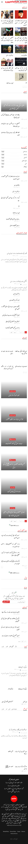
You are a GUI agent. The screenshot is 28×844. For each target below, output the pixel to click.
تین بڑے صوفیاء (16, 212)
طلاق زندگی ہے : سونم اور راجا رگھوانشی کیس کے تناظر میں (14, 106)
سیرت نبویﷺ (12, 439)
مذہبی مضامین (24, 160)
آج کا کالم (25, 166)
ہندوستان (25, 151)
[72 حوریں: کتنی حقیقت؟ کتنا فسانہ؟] (23, 328)
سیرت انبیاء (12, 508)
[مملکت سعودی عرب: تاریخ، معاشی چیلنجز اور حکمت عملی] (23, 307)
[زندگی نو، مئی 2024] (21, 44)
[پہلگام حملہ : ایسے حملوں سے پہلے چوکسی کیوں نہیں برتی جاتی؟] (23, 115)
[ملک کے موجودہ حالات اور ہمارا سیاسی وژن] (7, 29)
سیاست (25, 154)
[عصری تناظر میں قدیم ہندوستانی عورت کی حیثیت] (23, 628)
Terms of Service (14, 833)
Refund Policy (6, 831)
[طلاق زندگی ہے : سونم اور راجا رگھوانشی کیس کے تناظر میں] (14, 103)
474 (15, 521)
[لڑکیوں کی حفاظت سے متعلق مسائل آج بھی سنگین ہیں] (23, 619)
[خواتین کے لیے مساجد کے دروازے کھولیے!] (23, 613)
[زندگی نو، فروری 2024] (7, 59)
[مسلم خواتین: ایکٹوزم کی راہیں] (7, 695)
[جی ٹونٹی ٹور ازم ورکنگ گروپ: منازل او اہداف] (7, 360)
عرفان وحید (17, 785)
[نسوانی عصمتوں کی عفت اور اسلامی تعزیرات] (23, 636)
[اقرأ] (23, 207)
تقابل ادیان (12, 487)
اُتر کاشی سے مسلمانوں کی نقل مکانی (12, 321)
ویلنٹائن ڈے (16, 185)
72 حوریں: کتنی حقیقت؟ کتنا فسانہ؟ (12, 327)
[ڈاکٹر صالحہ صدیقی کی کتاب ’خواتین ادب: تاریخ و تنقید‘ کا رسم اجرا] (23, 562)
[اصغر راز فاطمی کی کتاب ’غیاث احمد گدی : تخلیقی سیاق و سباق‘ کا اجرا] (23, 553)
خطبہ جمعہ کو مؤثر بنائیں (14, 395)
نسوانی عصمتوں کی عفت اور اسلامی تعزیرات (10, 635)
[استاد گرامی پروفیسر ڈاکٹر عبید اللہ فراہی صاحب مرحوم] (7, 44)
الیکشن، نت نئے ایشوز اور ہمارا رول (18, 281)
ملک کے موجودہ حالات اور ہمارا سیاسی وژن (17, 253)
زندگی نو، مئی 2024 (22, 666)
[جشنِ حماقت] (7, 745)
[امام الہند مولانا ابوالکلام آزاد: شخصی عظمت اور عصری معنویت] (23, 177)
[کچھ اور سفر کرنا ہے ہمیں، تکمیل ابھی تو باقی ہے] (23, 198)
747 (15, 332)
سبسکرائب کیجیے (6, 602)
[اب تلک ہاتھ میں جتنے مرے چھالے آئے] (14, 719)
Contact (18, 831)
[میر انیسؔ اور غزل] (23, 192)
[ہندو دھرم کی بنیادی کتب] (14, 483)
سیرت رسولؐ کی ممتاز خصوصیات (14, 443)
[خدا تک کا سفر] (7, 682)
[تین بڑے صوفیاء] (23, 213)
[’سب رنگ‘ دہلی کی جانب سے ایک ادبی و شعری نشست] (23, 536)
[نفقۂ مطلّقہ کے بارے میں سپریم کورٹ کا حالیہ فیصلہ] (23, 133)
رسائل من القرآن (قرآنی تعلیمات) (12, 219)
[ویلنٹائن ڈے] (23, 186)
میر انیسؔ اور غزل (16, 191)
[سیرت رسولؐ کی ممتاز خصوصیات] (14, 435)
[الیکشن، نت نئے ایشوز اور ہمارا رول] (7, 74)
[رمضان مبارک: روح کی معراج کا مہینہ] (21, 59)
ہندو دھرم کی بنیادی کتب (14, 491)
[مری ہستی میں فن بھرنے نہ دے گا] (21, 745)
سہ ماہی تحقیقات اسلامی (14, 225)
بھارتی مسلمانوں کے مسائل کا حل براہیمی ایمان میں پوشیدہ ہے (14, 513)
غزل (26, 163)
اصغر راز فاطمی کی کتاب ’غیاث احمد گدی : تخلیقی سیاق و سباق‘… (10, 553)
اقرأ (18, 206)
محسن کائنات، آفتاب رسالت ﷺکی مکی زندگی (14, 465)
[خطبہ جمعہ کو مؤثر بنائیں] (21, 74)
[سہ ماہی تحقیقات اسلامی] (7, 14)
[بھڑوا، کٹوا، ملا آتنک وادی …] (23, 301)
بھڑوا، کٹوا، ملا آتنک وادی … (13, 300)
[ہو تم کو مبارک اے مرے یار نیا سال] (21, 760)
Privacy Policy (13, 831)
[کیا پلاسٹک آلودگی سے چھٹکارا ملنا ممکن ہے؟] (21, 345)
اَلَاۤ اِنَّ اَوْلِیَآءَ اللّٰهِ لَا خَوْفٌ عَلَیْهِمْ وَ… (14, 419)
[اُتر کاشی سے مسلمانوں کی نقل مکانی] (23, 322)
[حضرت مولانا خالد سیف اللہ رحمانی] (7, 345)
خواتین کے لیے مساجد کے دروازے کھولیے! (10, 612)
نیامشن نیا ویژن (16, 293)
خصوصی (25, 157)
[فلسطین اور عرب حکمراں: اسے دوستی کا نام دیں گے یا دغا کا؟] (23, 124)
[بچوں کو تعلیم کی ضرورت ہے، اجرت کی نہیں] (23, 316)
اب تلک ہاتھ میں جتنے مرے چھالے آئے (18, 729)
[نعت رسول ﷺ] (7, 760)
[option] (14, 47)
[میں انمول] (21, 695)
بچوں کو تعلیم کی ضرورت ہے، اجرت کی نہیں (10, 315)
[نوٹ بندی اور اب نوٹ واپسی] (21, 360)
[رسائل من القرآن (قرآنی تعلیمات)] (21, 14)
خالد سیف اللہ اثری (17, 782)
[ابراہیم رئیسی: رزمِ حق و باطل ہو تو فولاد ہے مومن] (21, 29)
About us (23, 831)
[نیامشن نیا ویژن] (23, 294)
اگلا (11, 332)
